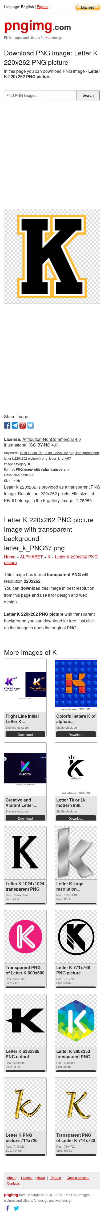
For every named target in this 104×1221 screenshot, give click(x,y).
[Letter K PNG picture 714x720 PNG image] (25, 1104)
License (27, 1177)
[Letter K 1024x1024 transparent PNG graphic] (25, 853)
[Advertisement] (52, 157)
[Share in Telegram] (15, 425)
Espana (42, 6)
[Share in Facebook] (7, 425)
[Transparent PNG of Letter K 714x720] (76, 1104)
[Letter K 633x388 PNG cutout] (25, 1020)
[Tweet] (30, 425)
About (11, 1177)
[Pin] (22, 425)
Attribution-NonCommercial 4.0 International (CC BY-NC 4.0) (42, 442)
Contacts (13, 1183)
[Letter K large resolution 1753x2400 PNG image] (76, 852)
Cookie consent (78, 1177)
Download (25, 734)
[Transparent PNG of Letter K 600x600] (25, 937)
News (41, 1177)
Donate (55, 1177)
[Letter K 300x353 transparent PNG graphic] (76, 1020)
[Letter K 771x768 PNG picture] (76, 937)
